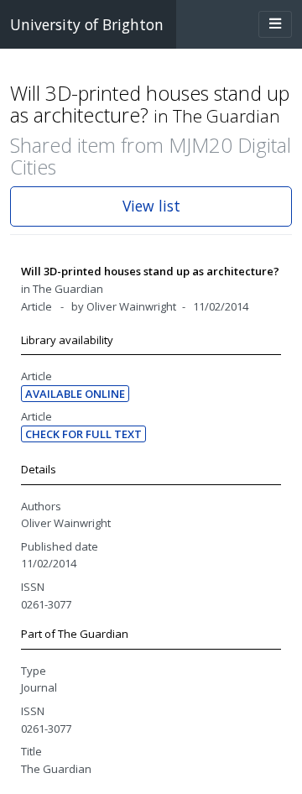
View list (151, 206)
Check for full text (83, 433)
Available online (75, 393)
